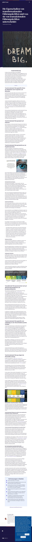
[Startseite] (5, 538)
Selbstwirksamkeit (10, 105)
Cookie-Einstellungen (20, 534)
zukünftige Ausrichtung (22, 383)
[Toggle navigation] (29, 2)
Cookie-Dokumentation (19, 540)
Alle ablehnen (27, 534)
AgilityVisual (5, 2)
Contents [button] (16, 85)
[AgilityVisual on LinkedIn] (2, 530)
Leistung (21, 362)
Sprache (6, 328)
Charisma (17, 127)
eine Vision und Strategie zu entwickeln (19, 153)
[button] (16, 165)
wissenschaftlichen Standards (11, 456)
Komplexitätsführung (21, 421)
